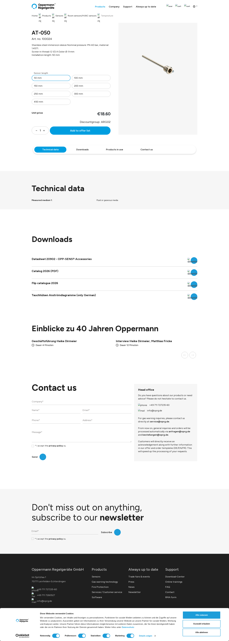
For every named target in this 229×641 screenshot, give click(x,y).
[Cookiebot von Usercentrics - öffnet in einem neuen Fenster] (22, 636)
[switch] (82, 636)
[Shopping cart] (187, 6)
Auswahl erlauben (201, 624)
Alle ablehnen (201, 632)
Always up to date (143, 569)
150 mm (38, 85)
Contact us (146, 149)
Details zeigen (145, 636)
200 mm (78, 85)
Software (97, 597)
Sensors (96, 576)
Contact (169, 592)
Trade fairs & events (139, 576)
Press (131, 581)
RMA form (170, 597)
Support (172, 569)
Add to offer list (80, 130)
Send (35, 456)
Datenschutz (128, 627)
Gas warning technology (105, 581)
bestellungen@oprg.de (155, 434)
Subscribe (106, 532)
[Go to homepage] (44, 6)
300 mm (78, 93)
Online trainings (173, 581)
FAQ (167, 587)
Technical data (50, 149)
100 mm (78, 77)
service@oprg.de (159, 421)
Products (99, 569)
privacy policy (56, 445)
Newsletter (134, 592)
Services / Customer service (107, 592)
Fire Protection (100, 587)
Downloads (82, 149)
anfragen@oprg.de (179, 431)
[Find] (169, 6)
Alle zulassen (201, 615)
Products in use (114, 149)
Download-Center (175, 576)
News (131, 587)
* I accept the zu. (50, 445)
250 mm (38, 93)
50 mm (38, 77)
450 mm (38, 101)
